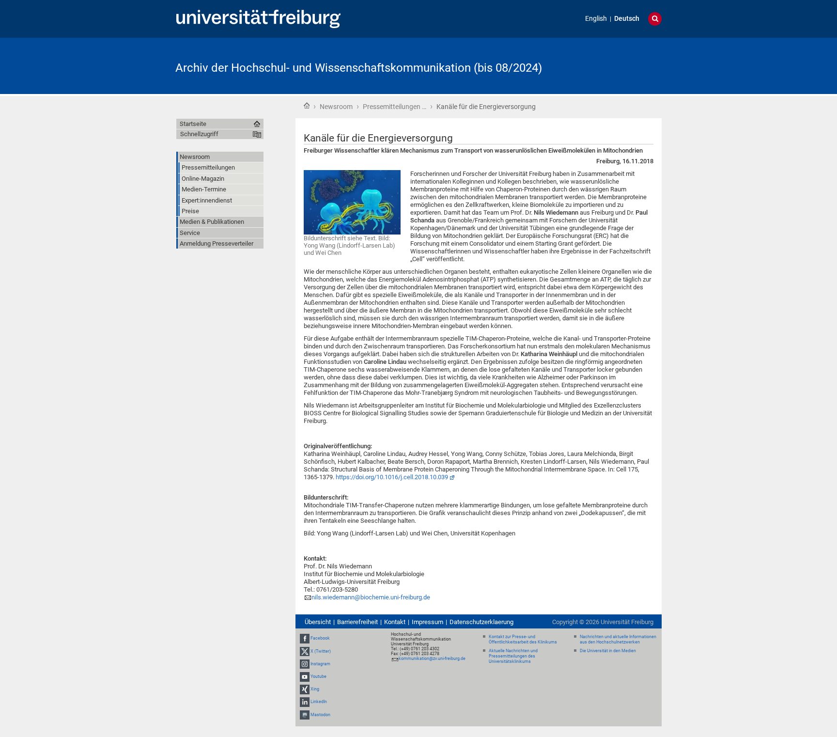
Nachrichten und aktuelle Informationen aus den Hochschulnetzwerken (618, 639)
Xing (314, 689)
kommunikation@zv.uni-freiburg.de (432, 658)
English (596, 19)
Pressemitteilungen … (394, 106)
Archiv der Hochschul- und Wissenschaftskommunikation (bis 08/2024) (358, 68)
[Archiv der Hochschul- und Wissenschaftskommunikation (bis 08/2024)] (614, 65)
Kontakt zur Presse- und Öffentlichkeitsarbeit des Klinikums (523, 639)
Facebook (320, 638)
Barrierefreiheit (357, 622)
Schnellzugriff (199, 134)
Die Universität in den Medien (608, 650)
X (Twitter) (320, 651)
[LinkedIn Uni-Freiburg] (305, 702)
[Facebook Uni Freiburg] (305, 638)
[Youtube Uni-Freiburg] (305, 676)
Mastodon (320, 714)
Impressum (427, 622)
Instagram (320, 663)
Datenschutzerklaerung (481, 622)
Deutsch (626, 19)
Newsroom (336, 106)
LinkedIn (318, 702)
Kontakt (394, 622)
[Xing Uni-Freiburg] (305, 689)
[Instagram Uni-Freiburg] (305, 663)
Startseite (307, 105)
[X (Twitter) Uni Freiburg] (305, 651)
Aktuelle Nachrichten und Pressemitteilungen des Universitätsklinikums (513, 656)
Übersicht (318, 622)
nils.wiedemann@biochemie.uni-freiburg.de (370, 597)
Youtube (318, 676)
